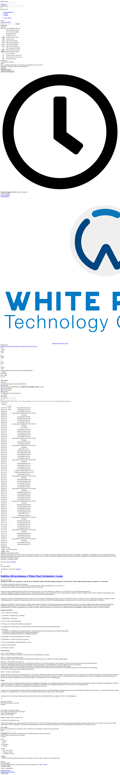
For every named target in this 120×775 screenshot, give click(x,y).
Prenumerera (4, 402)
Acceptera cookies (5, 766)
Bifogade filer (4, 345)
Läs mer (45, 764)
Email (2, 730)
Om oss (6, 13)
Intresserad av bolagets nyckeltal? (9, 559)
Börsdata (13, 562)
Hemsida (3, 772)
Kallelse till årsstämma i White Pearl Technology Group (32, 575)
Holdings (18, 569)
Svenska (3, 193)
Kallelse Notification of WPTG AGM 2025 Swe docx (23, 346)
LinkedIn (12, 772)
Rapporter (5, 391)
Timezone (3, 736)
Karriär (7, 772)
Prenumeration (4, 385)
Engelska (5, 394)
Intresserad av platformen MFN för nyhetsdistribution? (15, 66)
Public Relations (5, 196)
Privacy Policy (7, 18)
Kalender (3, 404)
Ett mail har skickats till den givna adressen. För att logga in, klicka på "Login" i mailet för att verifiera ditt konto (31, 758)
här (70, 401)
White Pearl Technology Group (60, 343)
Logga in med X (6, 22)
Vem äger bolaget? (5, 566)
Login (17, 23)
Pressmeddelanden (8, 12)
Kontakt (6, 15)
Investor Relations (5, 195)
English (8, 193)
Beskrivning (4, 546)
